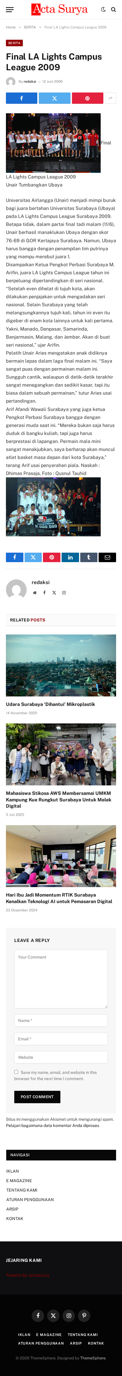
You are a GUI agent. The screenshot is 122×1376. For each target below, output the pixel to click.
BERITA (14, 43)
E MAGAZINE (19, 1180)
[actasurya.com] (61, 9)
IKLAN (12, 1171)
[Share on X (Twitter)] (54, 98)
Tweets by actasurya (27, 1275)
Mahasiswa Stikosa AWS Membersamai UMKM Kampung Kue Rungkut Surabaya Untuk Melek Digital (58, 799)
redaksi (30, 81)
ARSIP (12, 1209)
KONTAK (14, 1218)
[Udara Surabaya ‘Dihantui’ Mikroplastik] (61, 665)
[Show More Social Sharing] (110, 98)
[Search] (113, 9)
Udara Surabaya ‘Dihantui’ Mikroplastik (50, 704)
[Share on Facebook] (21, 98)
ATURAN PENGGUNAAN (30, 1199)
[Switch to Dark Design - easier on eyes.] (103, 9)
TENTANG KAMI (21, 1190)
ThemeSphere (92, 1358)
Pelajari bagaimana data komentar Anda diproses (52, 1125)
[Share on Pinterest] (87, 98)
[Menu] (10, 9)
